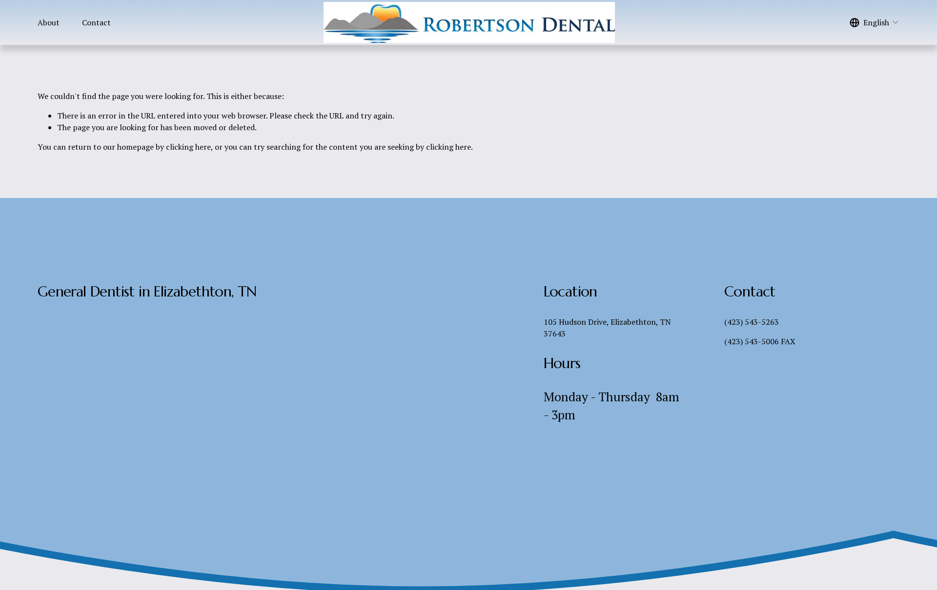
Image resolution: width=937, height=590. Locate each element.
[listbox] (875, 22)
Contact (96, 22)
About (49, 22)
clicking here (188, 146)
